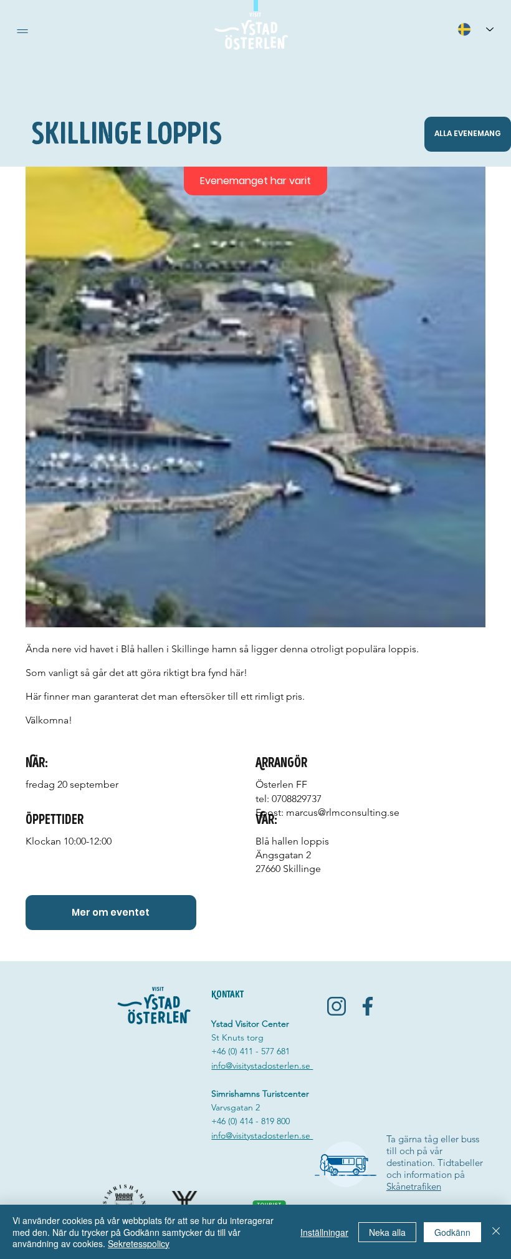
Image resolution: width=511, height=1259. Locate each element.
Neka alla (387, 1232)
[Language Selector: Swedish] (475, 29)
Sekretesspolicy (139, 1243)
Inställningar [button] (324, 1232)
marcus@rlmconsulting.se (342, 812)
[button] (22, 31)
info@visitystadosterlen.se (262, 1065)
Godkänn (452, 1232)
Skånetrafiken (413, 1186)
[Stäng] (496, 1232)
